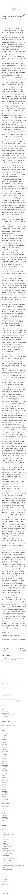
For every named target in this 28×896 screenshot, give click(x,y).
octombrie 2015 (5, 801)
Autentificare (4, 879)
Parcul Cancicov (7, 844)
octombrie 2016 (5, 780)
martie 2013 (4, 817)
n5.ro (14, 3)
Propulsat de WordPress (6, 893)
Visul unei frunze (11, 725)
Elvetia (4, 832)
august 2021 (4, 754)
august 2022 (4, 735)
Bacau (4, 843)
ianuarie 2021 (4, 766)
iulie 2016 (4, 785)
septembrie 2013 (5, 811)
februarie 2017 (5, 773)
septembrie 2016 (5, 782)
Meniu (14, 9)
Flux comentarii (5, 883)
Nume (4, 678)
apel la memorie (5, 711)
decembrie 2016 (5, 777)
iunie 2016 (4, 787)
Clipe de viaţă (5, 851)
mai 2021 (4, 759)
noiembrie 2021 (5, 749)
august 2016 (4, 784)
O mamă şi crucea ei (7, 860)
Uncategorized (14, 639)
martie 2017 (4, 772)
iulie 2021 (4, 756)
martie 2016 (4, 792)
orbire (3, 709)
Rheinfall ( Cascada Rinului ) (9, 834)
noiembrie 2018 (5, 770)
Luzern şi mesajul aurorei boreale (10, 858)
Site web (4, 689)
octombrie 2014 (5, 808)
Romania (4, 841)
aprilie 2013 (4, 815)
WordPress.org (5, 884)
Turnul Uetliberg (6, 836)
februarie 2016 (5, 794)
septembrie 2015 (5, 803)
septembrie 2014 (5, 810)
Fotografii (4, 831)
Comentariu (5, 662)
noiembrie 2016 (5, 779)
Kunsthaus (6, 839)
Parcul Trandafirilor (8, 846)
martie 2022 (4, 744)
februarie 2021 (5, 765)
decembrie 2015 (5, 798)
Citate (3, 829)
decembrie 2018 (5, 768)
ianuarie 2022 (4, 746)
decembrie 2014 (5, 805)
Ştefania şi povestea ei (7, 869)
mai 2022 (4, 740)
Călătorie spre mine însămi (8, 850)
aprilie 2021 (4, 761)
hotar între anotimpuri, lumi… (8, 714)
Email (3, 683)
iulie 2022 (4, 737)
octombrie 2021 (5, 751)
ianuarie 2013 (4, 820)
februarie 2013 (5, 818)
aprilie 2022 (4, 742)
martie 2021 (4, 763)
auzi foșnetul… (5, 716)
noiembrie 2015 (5, 799)
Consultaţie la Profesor (7, 853)
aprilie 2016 (4, 791)
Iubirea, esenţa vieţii (7, 857)
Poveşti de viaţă (5, 848)
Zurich (4, 837)
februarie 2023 (5, 733)
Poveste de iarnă (6, 862)
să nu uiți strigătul (5, 713)
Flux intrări (4, 881)
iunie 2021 (4, 758)
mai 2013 (4, 813)
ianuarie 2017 (4, 775)
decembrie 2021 (5, 747)
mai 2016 (4, 789)
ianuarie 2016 (4, 796)
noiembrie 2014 (5, 806)
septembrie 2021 (5, 753)
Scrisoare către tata (7, 864)
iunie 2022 (4, 739)
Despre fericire (6, 855)
